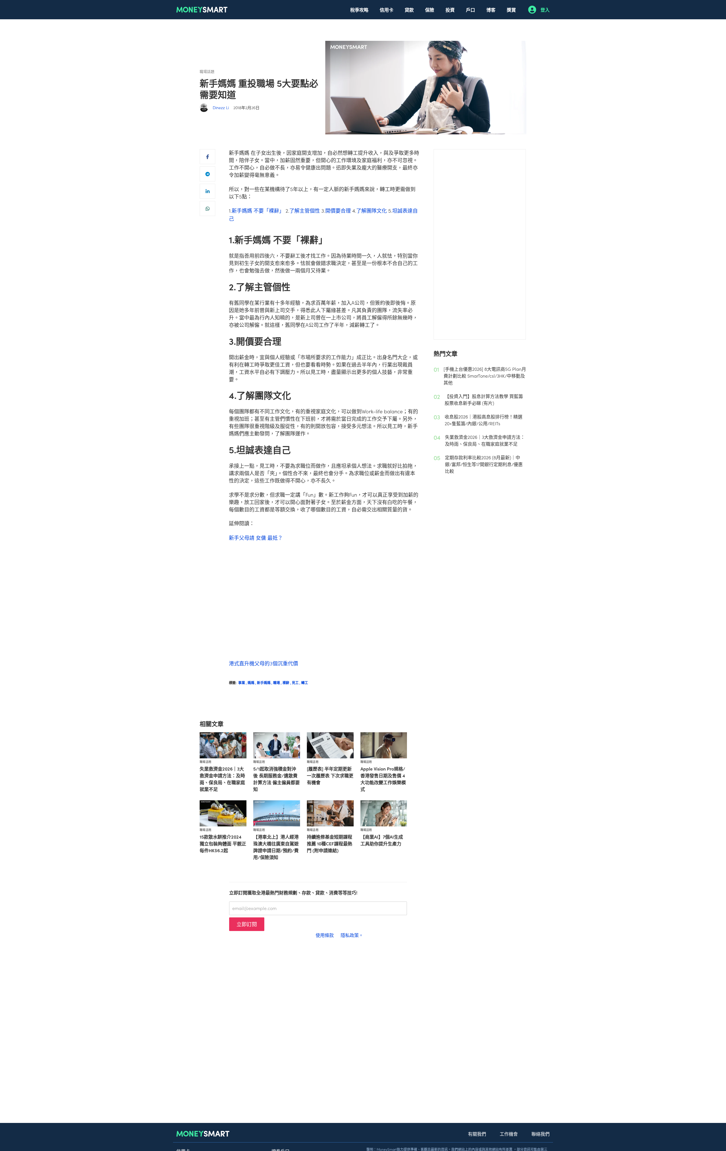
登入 (545, 10)
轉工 (304, 682)
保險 (429, 10)
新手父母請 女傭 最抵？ (256, 537)
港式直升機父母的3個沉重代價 (263, 663)
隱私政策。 (352, 935)
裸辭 (287, 682)
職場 (277, 682)
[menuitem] (359, 9)
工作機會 (509, 1134)
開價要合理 (338, 210)
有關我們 (477, 1134)
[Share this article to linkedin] (207, 191)
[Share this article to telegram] (207, 173)
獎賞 (511, 10)
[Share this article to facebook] (207, 156)
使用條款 (325, 935)
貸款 (409, 10)
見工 (296, 682)
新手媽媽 (265, 682)
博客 (490, 10)
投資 (450, 10)
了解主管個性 (304, 210)
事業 (243, 682)
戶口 (470, 10)
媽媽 (252, 682)
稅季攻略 (359, 10)
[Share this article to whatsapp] (207, 208)
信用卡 (386, 10)
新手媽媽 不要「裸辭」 (258, 210)
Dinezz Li (221, 107)
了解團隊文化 (371, 210)
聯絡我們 (540, 1134)
